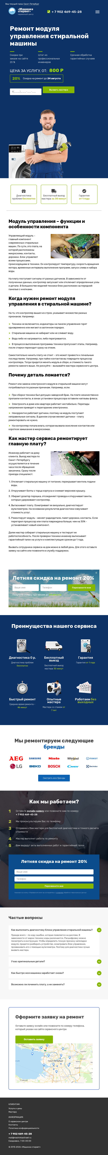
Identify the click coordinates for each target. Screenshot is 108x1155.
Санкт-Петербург (31, 4)
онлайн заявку (35, 811)
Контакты (13, 1125)
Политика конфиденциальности (24, 1128)
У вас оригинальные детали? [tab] (28, 961)
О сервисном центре (18, 1121)
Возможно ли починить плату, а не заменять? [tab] (38, 984)
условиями (53, 601)
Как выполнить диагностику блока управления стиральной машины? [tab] (52, 929)
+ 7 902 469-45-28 (26, 814)
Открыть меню (97, 12)
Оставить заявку (34, 1039)
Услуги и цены (15, 1108)
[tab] (54, 778)
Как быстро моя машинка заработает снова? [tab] (37, 973)
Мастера (13, 1112)
